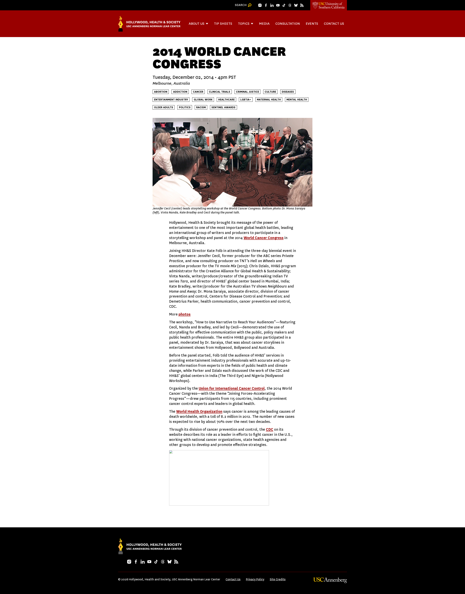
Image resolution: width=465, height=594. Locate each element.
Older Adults (163, 107)
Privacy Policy (255, 579)
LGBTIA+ (245, 99)
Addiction (180, 92)
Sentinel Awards (223, 107)
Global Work (203, 99)
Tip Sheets (223, 23)
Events (312, 23)
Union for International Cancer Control (232, 388)
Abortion (160, 92)
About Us (196, 23)
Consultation (287, 23)
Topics (243, 23)
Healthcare (226, 99)
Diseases (288, 92)
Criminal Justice (247, 92)
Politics (185, 107)
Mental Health (296, 99)
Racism (201, 107)
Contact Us (334, 23)
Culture (270, 92)
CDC (269, 429)
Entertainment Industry (171, 99)
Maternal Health (269, 99)
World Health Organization (199, 411)
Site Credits (278, 579)
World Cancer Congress (264, 237)
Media (264, 23)
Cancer (198, 92)
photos (185, 314)
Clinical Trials (219, 92)
